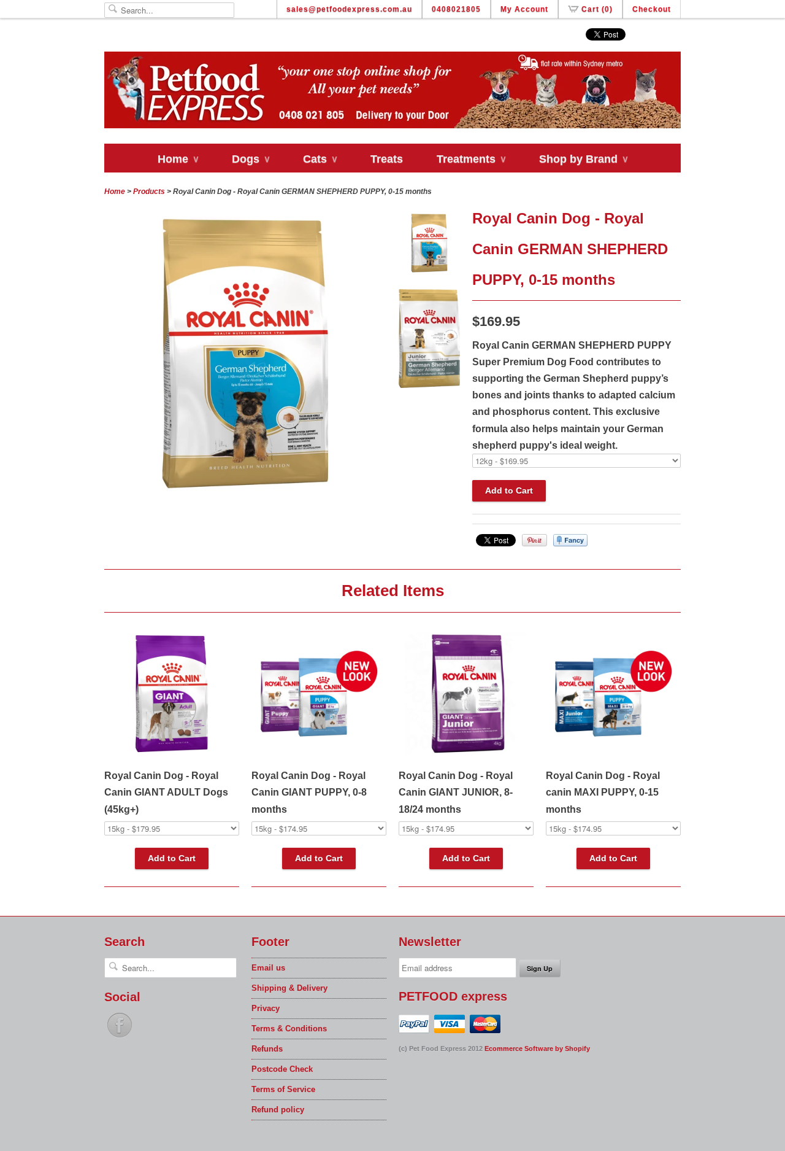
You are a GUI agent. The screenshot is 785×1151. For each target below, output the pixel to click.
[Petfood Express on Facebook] (119, 1037)
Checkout (651, 9)
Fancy (570, 540)
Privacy (265, 1008)
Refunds (267, 1048)
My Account (524, 9)
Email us (268, 967)
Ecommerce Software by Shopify (537, 1048)
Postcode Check (282, 1069)
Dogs (250, 159)
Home (178, 159)
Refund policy (277, 1109)
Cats (320, 159)
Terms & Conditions (289, 1028)
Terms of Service (283, 1089)
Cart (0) (597, 9)
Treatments (471, 159)
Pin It (534, 540)
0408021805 (456, 9)
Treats (386, 159)
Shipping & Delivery (289, 988)
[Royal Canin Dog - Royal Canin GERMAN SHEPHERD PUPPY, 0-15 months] (429, 245)
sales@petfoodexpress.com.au (349, 9)
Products (149, 191)
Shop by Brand (583, 159)
